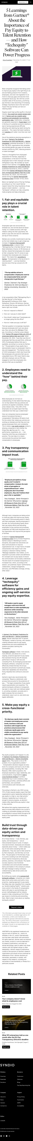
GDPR (18, 1103)
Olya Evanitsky (7, 60)
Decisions (3, 1082)
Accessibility (20, 1106)
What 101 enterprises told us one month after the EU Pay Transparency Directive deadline (15, 1037)
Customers (20, 1076)
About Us (3, 1097)
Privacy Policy (21, 1097)
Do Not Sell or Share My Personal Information (9, 1128)
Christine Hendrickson (8, 1042)
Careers (2, 1103)
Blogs (18, 1082)
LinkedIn (2, 1120)
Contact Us (3, 1106)
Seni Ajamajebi (19, 1042)
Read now (6, 1007)
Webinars (19, 1079)
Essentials (3, 1079)
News (1, 1100)
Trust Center (20, 1100)
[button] (16, 907)
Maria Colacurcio (6, 1003)
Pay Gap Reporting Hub (23, 1085)
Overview (3, 1076)
